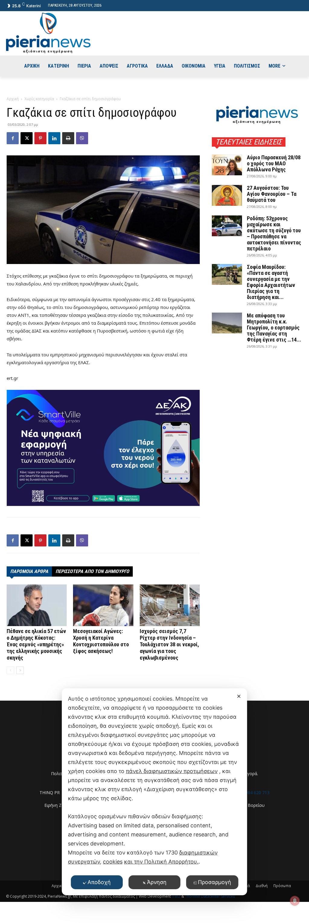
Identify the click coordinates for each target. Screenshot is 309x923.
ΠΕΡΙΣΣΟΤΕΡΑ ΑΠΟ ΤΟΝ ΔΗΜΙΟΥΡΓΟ (92, 571)
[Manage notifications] (295, 900)
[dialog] (154, 791)
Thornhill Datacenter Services (210, 896)
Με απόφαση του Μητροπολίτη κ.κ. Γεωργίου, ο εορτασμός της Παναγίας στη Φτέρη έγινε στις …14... (274, 327)
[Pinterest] (40, 138)
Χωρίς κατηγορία (39, 98)
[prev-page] (10, 670)
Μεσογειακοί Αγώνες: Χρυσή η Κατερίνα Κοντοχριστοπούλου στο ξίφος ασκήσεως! (101, 641)
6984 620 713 (256, 792)
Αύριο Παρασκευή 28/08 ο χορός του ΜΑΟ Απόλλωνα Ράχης (274, 163)
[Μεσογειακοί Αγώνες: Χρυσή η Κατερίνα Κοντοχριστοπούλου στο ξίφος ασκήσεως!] (103, 605)
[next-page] (20, 670)
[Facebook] (13, 138)
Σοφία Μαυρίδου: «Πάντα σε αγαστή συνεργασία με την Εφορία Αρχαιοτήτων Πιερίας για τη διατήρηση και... (271, 282)
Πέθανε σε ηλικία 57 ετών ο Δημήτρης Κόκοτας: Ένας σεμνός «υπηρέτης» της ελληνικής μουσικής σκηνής (36, 644)
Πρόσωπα (282, 885)
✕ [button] (239, 696)
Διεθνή (262, 885)
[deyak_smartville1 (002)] (103, 448)
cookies (113, 861)
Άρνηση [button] (157, 882)
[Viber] (82, 138)
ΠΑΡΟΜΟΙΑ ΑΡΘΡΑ (29, 571)
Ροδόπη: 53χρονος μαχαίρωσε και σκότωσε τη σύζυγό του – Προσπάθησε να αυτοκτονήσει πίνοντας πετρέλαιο (274, 233)
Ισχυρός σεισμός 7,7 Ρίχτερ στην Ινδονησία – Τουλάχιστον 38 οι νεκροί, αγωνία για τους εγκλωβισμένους (169, 644)
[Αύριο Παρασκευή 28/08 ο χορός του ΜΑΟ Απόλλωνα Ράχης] (227, 164)
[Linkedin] (54, 138)
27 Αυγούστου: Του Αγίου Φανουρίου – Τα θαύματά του (271, 194)
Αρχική (13, 98)
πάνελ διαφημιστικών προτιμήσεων (172, 771)
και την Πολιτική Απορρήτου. (161, 861)
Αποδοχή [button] (99, 882)
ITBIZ (176, 896)
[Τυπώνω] (68, 138)
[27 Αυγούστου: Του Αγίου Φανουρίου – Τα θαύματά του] (227, 195)
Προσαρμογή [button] (214, 882)
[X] (27, 138)
